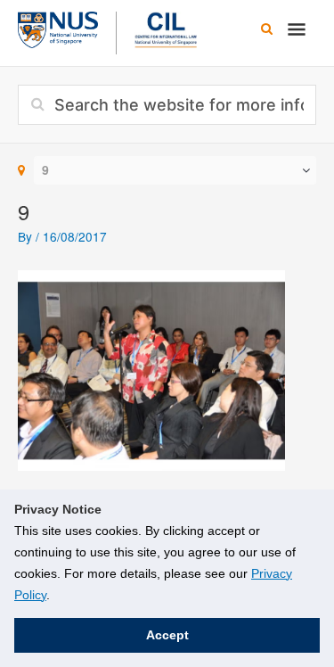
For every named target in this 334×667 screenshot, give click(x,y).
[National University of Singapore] (58, 28)
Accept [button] (167, 635)
